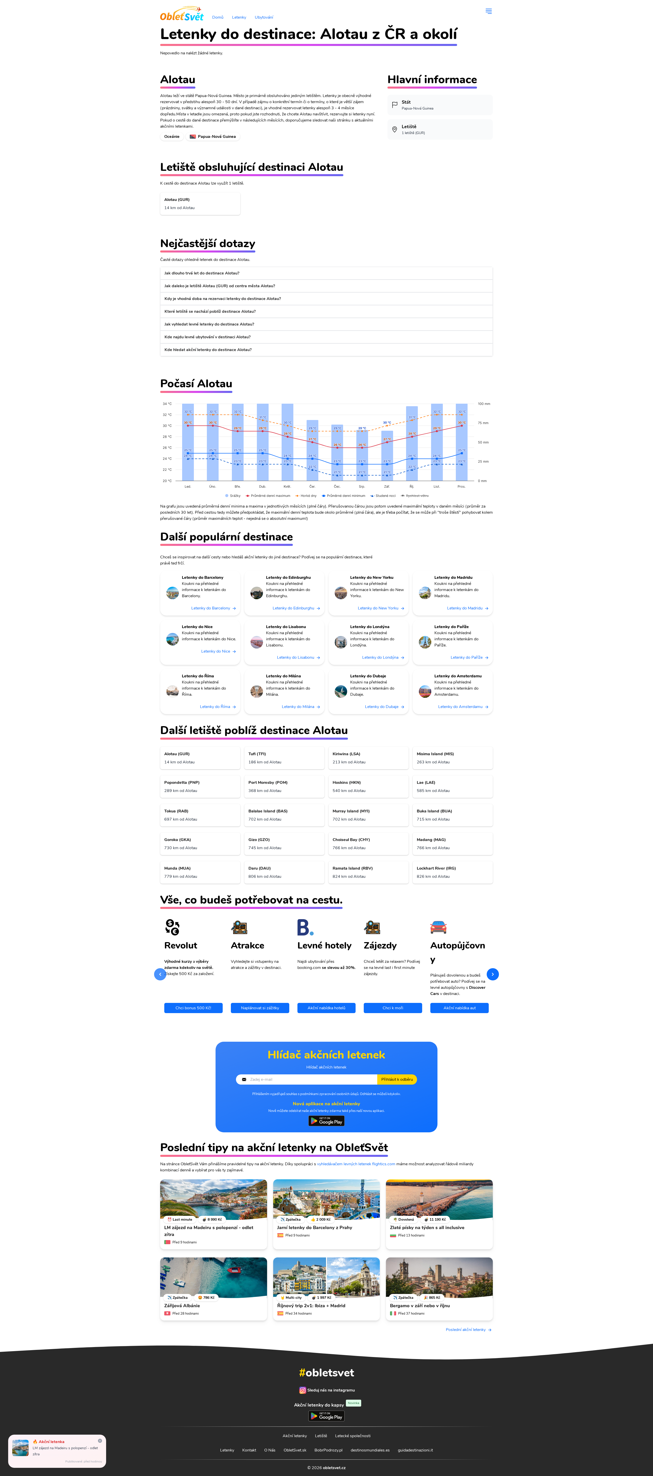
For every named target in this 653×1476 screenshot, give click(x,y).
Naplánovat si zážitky (260, 1008)
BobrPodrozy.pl (329, 1450)
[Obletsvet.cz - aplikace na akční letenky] (326, 1120)
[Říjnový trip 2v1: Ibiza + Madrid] (326, 1277)
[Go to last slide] (160, 974)
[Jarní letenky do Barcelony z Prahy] (326, 1199)
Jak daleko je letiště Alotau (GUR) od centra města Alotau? (220, 286)
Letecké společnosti (353, 1436)
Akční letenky (295, 1436)
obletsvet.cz (334, 1468)
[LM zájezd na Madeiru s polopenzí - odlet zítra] (213, 1199)
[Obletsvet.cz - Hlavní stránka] (182, 11)
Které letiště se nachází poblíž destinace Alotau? (210, 311)
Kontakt (249, 1450)
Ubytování (264, 17)
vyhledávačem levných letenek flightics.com (356, 1164)
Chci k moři (393, 1008)
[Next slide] (493, 974)
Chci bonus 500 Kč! (193, 1008)
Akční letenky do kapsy (326, 1405)
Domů (217, 17)
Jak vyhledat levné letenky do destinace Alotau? (209, 324)
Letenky (239, 17)
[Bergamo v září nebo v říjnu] (439, 1277)
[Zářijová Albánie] (213, 1277)
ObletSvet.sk (295, 1450)
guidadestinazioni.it (415, 1450)
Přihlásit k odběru (397, 1079)
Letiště (321, 1436)
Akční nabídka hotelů (326, 1008)
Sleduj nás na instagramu (331, 1390)
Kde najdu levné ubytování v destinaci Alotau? (207, 337)
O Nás (269, 1450)
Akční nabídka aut (460, 1008)
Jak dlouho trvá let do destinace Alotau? (202, 273)
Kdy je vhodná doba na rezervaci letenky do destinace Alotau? (223, 299)
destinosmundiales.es (370, 1450)
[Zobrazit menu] (489, 11)
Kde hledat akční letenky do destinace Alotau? (208, 350)
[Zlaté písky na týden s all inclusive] (439, 1199)
